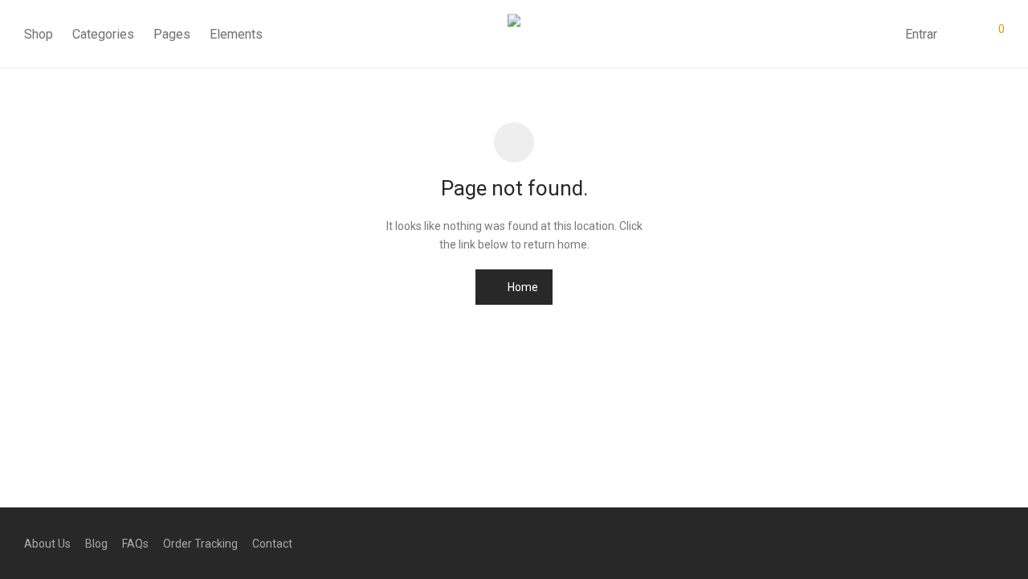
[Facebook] (947, 542)
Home (521, 287)
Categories (103, 34)
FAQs (135, 543)
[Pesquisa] (881, 34)
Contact (272, 543)
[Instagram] (972, 542)
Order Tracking (200, 543)
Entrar (921, 34)
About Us (47, 543)
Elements (236, 34)
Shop (38, 34)
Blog (96, 543)
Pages (171, 34)
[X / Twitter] (998, 542)
